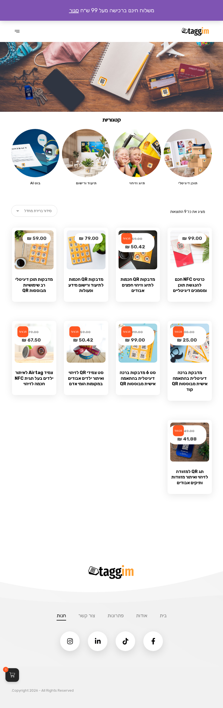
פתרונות (115, 616)
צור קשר (86, 616)
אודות (141, 616)
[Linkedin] (97, 641)
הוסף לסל (82, 395)
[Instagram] (70, 641)
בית (163, 616)
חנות (61, 616)
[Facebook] (153, 641)
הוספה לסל (186, 302)
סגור (74, 10)
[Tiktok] (125, 641)
